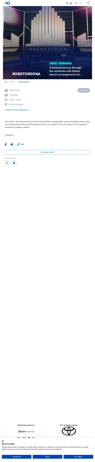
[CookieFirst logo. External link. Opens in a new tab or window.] (3, 441)
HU (80, 3)
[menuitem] (67, 3)
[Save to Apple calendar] (14, 162)
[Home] (5, 81)
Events (12, 81)
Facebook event (47, 152)
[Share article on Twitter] (11, 144)
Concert (53, 63)
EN (76, 3)
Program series (65, 63)
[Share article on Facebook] (6, 144)
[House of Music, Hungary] (8, 3)
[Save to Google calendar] (7, 162)
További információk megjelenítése (16, 110)
